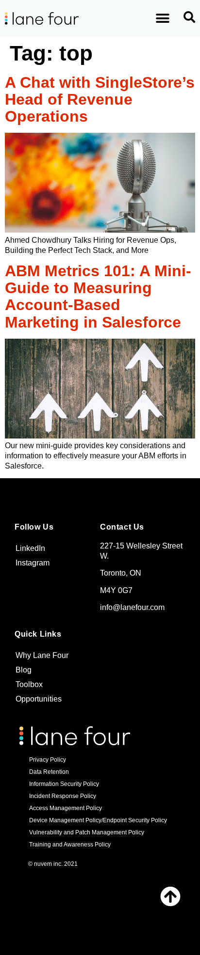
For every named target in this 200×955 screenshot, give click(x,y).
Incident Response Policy (62, 796)
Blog (24, 670)
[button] (163, 19)
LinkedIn (30, 548)
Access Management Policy (65, 808)
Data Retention (49, 771)
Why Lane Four (42, 655)
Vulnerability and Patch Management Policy (86, 832)
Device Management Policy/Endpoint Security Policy (98, 820)
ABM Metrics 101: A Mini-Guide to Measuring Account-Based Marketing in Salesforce (98, 296)
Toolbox (29, 684)
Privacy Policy (47, 759)
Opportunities (39, 699)
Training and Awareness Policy (70, 844)
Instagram (33, 563)
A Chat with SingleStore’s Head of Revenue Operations (100, 99)
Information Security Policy (64, 784)
